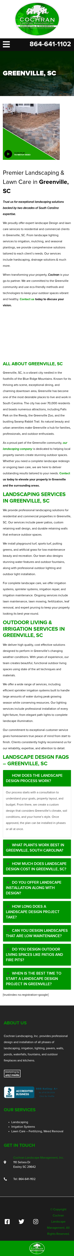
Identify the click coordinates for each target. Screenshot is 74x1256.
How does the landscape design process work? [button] (34, 778)
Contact (64, 473)
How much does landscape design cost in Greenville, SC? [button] (36, 866)
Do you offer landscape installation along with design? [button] (33, 888)
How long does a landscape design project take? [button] (33, 912)
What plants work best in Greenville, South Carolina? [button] (35, 847)
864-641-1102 (50, 44)
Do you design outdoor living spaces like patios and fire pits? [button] (34, 954)
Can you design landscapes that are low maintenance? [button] (37, 933)
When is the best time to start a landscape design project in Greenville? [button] (33, 979)
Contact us (27, 299)
